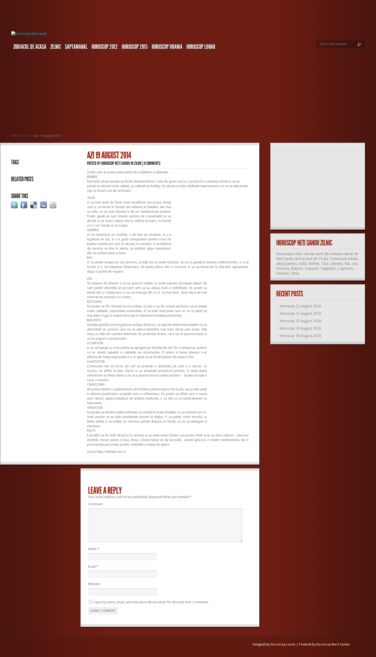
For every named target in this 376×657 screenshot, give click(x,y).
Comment (95, 504)
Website (94, 584)
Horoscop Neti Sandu (115, 163)
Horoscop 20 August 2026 (300, 321)
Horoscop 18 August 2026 (300, 336)
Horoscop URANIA (167, 46)
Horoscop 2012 (105, 46)
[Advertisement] (193, 91)
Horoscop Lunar (283, 644)
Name (93, 549)
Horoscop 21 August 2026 (300, 313)
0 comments (152, 163)
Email (93, 566)
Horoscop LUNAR (200, 46)
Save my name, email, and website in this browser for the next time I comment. (151, 602)
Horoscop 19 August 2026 (300, 328)
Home (15, 136)
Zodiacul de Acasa (29, 46)
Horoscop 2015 (135, 46)
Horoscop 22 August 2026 (300, 306)
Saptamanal (76, 46)
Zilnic (55, 46)
